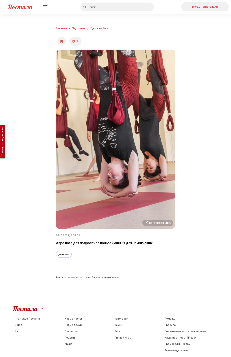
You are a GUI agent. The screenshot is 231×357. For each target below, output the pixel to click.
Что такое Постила (27, 318)
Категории (121, 318)
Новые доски (73, 324)
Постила (20, 7)
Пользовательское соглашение (185, 331)
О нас (18, 324)
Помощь (169, 318)
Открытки (71, 331)
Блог (18, 331)
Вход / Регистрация (205, 6)
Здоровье (78, 28)
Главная (61, 28)
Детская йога (100, 28)
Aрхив (68, 343)
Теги (117, 331)
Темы (118, 324)
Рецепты (70, 337)
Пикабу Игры (122, 337)
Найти (137, 7)
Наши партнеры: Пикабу (180, 337)
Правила (170, 324)
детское (63, 254)
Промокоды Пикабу (177, 343)
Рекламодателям (176, 350)
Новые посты (73, 318)
